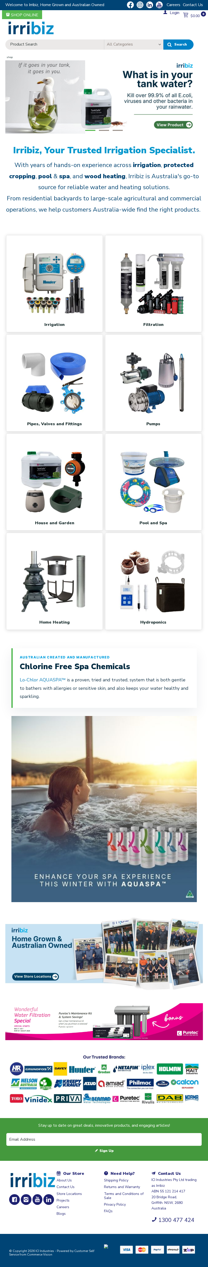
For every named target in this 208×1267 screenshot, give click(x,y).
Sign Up (106, 1150)
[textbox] (55, 44)
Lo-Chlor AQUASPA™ (43, 680)
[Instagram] (26, 1199)
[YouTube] (37, 1199)
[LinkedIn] (48, 1199)
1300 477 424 (176, 1220)
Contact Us (193, 5)
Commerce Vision (39, 1254)
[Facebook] (14, 1199)
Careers (173, 5)
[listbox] (133, 44)
